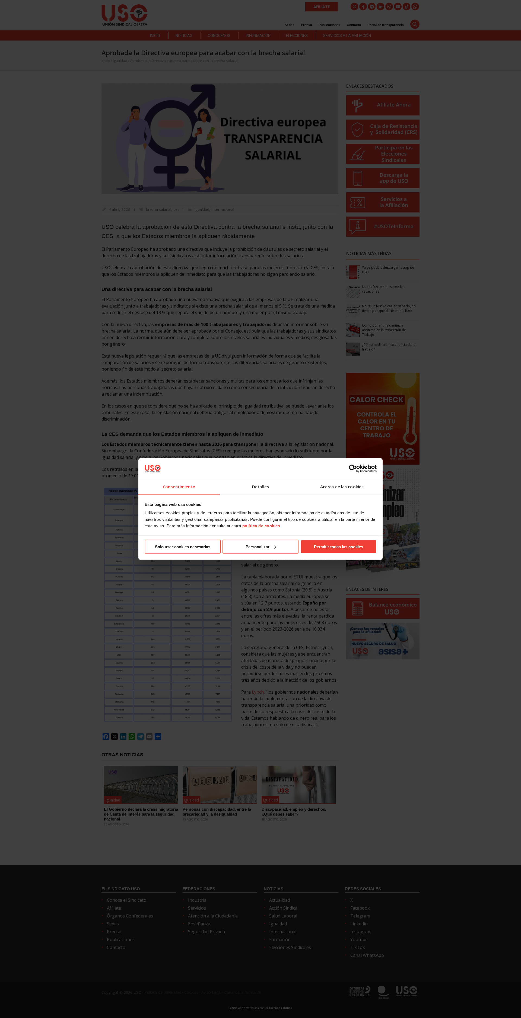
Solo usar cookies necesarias (182, 546)
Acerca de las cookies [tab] (342, 486)
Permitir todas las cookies (338, 546)
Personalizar (257, 546)
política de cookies (261, 526)
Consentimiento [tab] (179, 486)
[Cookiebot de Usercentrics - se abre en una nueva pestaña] (353, 468)
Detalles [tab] (260, 486)
